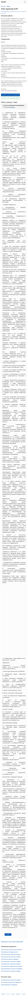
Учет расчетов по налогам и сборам (10, 954)
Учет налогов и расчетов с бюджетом (11, 982)
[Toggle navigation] (25, 2)
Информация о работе (12, 941)
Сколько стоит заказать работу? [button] (11, 98)
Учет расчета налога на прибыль (10, 959)
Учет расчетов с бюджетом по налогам (11, 966)
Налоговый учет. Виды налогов (9, 952)
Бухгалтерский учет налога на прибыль (11, 968)
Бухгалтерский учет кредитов (9, 984)
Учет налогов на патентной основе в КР (11, 949)
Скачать (12, 107)
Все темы (3, 6)
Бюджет (8, 6)
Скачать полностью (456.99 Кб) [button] (10, 95)
